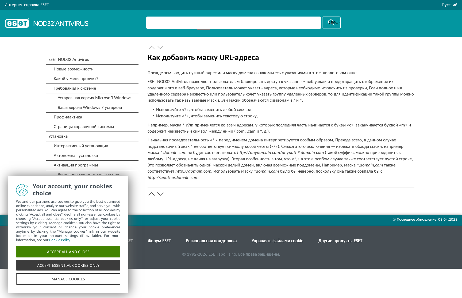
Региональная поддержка (211, 241)
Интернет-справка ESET (27, 5)
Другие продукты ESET (340, 241)
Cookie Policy (59, 239)
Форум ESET (159, 241)
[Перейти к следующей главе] (160, 47)
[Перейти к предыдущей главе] (152, 47)
